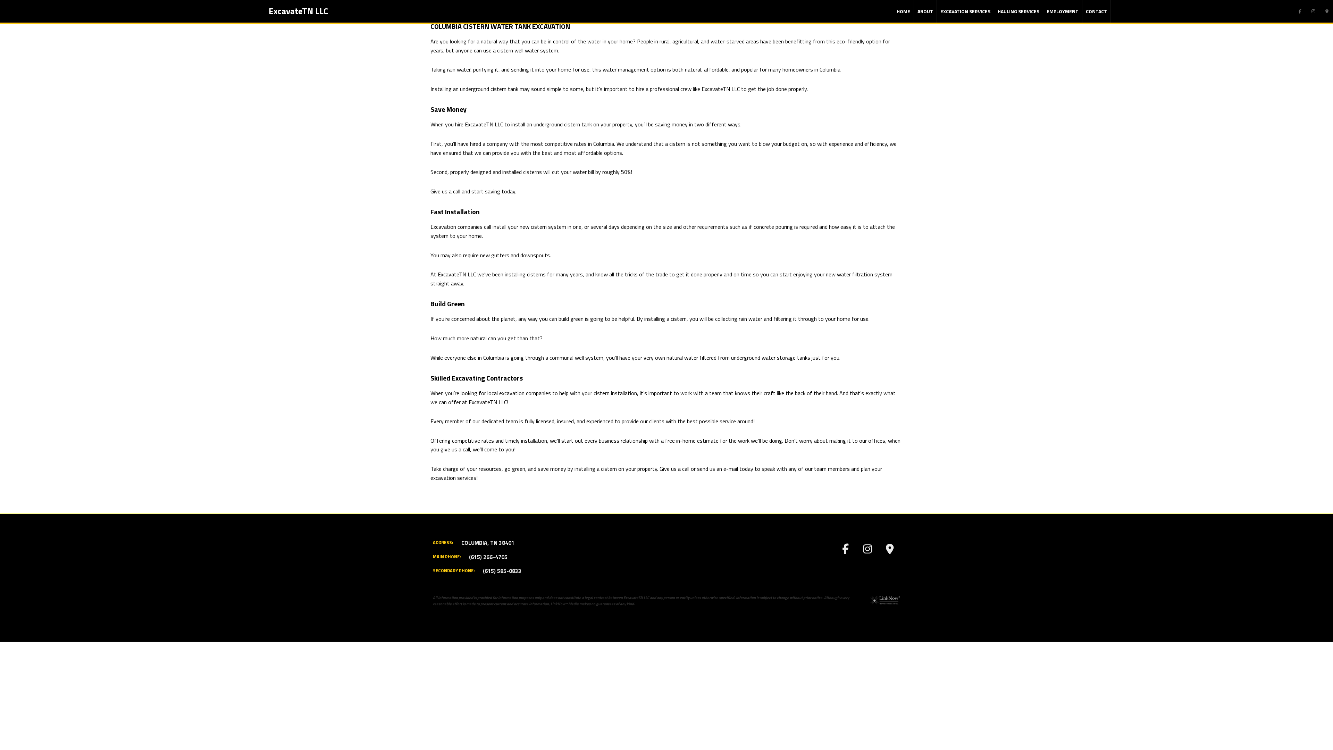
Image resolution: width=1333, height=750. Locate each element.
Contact (1096, 11)
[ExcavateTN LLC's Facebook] (1300, 11)
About (925, 11)
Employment (1063, 11)
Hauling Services (1018, 11)
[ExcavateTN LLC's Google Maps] (1327, 11)
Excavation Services (965, 11)
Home (903, 11)
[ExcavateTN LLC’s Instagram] (1313, 11)
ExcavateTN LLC (298, 11)
